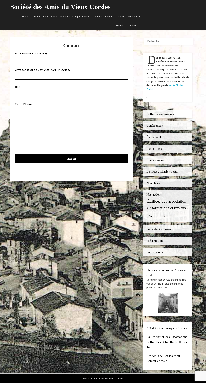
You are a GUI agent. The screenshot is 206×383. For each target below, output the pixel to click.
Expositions (154, 148)
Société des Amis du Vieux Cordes (60, 6)
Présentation (154, 240)
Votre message (24, 103)
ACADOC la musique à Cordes (166, 328)
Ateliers (119, 25)
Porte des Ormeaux (158, 229)
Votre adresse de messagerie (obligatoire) (42, 70)
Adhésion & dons (103, 16)
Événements (154, 137)
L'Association (155, 160)
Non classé (153, 183)
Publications (154, 252)
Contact (133, 25)
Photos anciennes (127, 16)
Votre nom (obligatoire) (31, 53)
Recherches (156, 216)
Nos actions (154, 194)
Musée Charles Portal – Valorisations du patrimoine (61, 16)
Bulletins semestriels (160, 114)
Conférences (154, 125)
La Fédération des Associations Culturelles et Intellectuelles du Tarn (167, 342)
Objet (19, 87)
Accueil (24, 16)
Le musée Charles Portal (162, 171)
